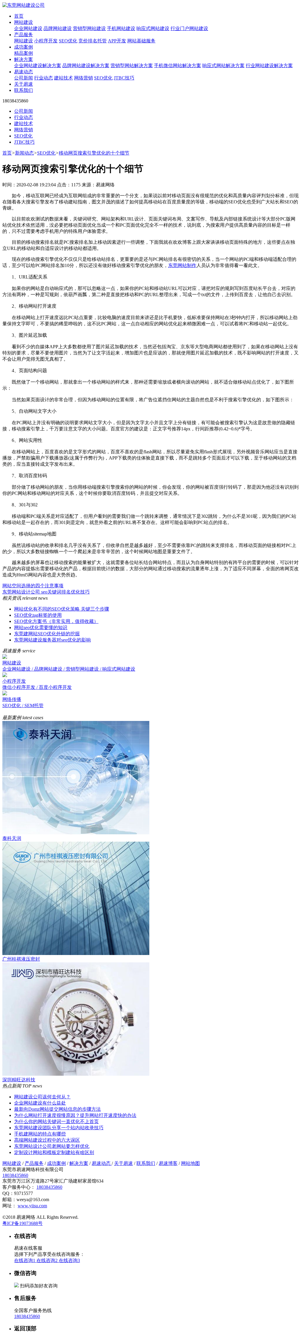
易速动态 (23, 71)
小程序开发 (46, 40)
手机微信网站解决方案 (177, 65)
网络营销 (83, 77)
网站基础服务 (141, 40)
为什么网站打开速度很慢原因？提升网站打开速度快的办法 (75, 1115)
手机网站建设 (121, 28)
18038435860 (15, 1175)
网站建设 (23, 22)
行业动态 (43, 77)
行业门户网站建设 (189, 28)
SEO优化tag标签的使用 (38, 615)
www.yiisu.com (32, 1205)
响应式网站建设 (152, 28)
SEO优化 (68, 40)
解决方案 (23, 59)
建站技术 (63, 77)
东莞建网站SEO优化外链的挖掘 (47, 633)
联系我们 (23, 90)
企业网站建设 (28, 28)
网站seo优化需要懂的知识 (40, 627)
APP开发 (117, 40)
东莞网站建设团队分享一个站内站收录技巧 (58, 1127)
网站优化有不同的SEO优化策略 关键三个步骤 (61, 608)
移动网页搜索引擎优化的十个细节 (94, 152)
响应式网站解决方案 (223, 65)
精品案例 (23, 53)
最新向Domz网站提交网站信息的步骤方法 (57, 1109)
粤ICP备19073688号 (22, 1223)
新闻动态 (24, 152)
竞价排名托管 (92, 40)
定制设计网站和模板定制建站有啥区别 (54, 1152)
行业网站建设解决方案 (269, 65)
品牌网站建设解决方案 (85, 65)
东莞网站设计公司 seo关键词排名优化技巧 (46, 591)
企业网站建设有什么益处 (40, 1102)
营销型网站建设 (89, 28)
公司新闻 (23, 77)
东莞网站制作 (182, 265)
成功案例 (23, 46)
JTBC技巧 (124, 77)
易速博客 (168, 1163)
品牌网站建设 (58, 28)
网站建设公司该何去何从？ (42, 1096)
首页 (19, 16)
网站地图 (190, 1163)
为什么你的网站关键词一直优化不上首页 (56, 1121)
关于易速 (23, 84)
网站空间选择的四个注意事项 (32, 585)
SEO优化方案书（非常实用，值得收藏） (56, 621)
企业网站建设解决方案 (37, 65)
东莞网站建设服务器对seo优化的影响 (52, 639)
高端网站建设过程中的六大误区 (47, 1140)
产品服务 (23, 34)
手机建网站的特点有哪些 (40, 1133)
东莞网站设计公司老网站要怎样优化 (51, 1146)
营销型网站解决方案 (132, 65)
